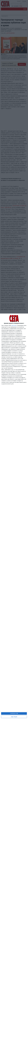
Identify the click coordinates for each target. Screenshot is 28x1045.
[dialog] (14, 679)
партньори (13, 325)
